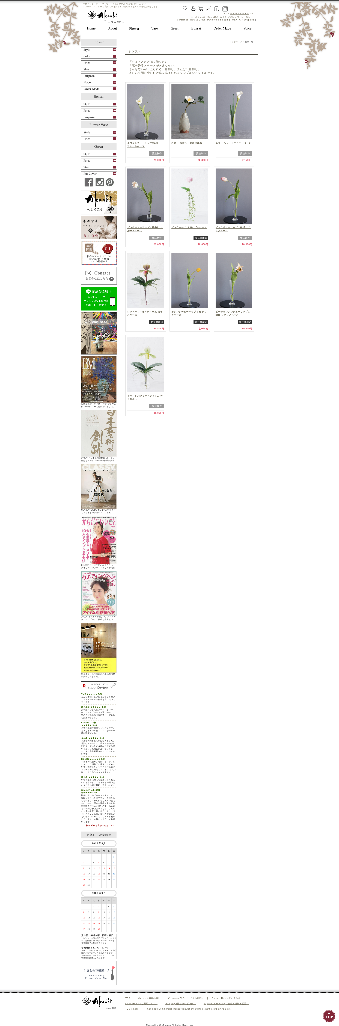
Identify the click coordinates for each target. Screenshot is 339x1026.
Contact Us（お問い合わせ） (227, 998)
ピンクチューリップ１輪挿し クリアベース (233, 229)
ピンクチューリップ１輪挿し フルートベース (145, 229)
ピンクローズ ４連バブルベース (189, 227)
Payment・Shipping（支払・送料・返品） (226, 1003)
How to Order (197, 20)
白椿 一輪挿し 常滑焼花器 (187, 143)
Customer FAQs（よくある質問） (186, 998)
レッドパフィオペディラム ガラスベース (145, 313)
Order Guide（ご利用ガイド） (141, 1003)
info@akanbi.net (239, 13)
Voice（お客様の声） (149, 998)
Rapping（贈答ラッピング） (180, 1003)
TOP (127, 998)
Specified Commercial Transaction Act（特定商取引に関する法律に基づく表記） (190, 1009)
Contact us (182, 20)
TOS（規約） (132, 1009)
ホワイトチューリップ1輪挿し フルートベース (144, 145)
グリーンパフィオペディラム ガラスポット (145, 397)
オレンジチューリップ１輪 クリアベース (189, 313)
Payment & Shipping (218, 20)
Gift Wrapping (247, 20)
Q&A (234, 20)
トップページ (236, 42)
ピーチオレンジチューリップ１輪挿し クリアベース (233, 313)
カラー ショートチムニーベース (233, 143)
